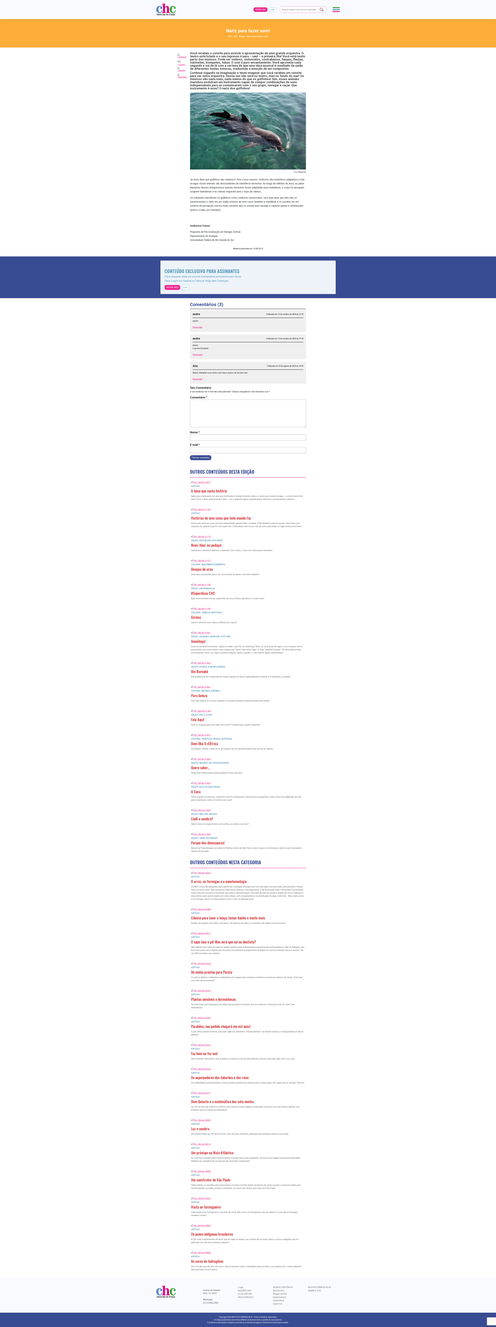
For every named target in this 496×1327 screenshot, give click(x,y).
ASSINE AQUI (260, 10)
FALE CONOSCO (245, 1297)
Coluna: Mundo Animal (205, 690)
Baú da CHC (278, 1290)
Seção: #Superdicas (203, 588)
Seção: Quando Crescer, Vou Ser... (211, 636)
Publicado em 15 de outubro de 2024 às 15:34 (284, 314)
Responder (198, 327)
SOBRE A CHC (314, 1290)
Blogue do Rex (280, 1294)
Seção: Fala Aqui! (201, 714)
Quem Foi (277, 1303)
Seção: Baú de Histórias (205, 786)
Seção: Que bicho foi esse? (207, 540)
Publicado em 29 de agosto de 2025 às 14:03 (285, 366)
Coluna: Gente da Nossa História (211, 738)
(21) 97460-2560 (210, 1302)
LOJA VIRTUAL (245, 1294)
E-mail (195, 444)
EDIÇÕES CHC (244, 1290)
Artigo (195, 486)
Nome (195, 432)
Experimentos (279, 1297)
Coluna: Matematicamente (208, 564)
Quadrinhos (278, 1300)
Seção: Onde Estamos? (204, 838)
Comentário (198, 397)
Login (273, 10)
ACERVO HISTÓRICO (283, 1287)
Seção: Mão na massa (204, 814)
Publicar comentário (201, 457)
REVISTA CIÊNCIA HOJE (319, 1287)
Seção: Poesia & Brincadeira (208, 666)
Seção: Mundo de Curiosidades (210, 762)
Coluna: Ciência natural (206, 612)
